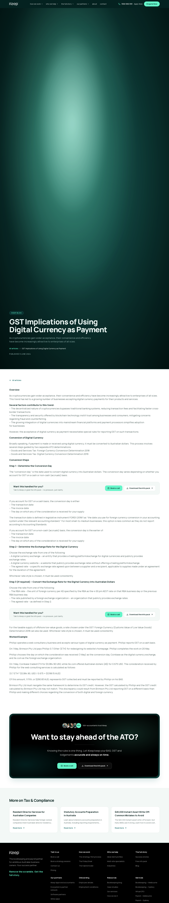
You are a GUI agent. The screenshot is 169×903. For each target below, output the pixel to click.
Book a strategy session (61, 861)
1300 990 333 (126, 4)
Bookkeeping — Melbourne (146, 882)
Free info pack (141, 861)
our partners (82, 4)
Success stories (142, 857)
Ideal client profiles (115, 857)
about (94, 4)
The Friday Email (85, 861)
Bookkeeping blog (114, 882)
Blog (137, 866)
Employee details (86, 882)
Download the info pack (139, 488)
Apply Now (138, 4)
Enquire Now (151, 4)
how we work (35, 4)
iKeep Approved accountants (63, 882)
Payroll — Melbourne (143, 896)
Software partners (58, 894)
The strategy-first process (90, 857)
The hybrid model (86, 866)
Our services (112, 891)
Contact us (55, 866)
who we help (51, 4)
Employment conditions (88, 887)
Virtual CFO (139, 891)
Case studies (112, 887)
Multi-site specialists (115, 861)
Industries (111, 866)
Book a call (115, 488)
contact (103, 4)
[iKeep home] (13, 4)
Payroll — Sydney (142, 900)
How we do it (112, 896)
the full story (66, 4)
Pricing (53, 870)
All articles (13, 348)
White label (55, 899)
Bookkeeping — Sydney (144, 887)
